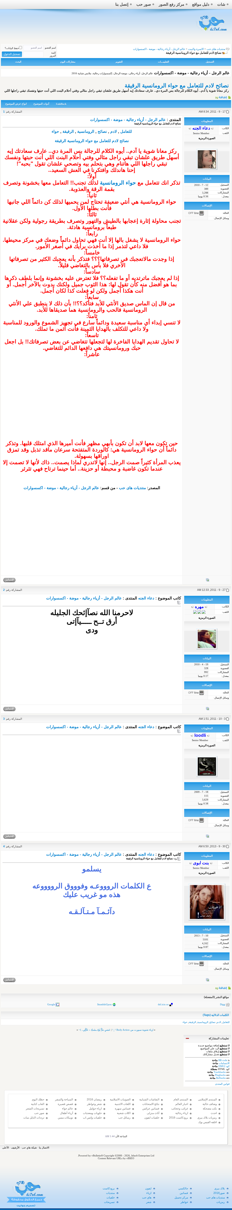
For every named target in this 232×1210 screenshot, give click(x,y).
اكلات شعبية (123, 1113)
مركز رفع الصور (171, 4)
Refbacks (221, 1078)
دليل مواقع (200, 4)
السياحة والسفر (64, 1099)
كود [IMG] (224, 1066)
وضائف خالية (210, 1104)
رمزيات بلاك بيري (207, 1117)
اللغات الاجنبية (122, 1104)
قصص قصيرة (65, 1104)
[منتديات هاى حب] (212, 32)
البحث (18, 61)
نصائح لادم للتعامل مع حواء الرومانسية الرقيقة (177, 85)
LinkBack (61, 104)
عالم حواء (67, 1108)
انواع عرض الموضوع (16, 103)
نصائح (102, 131)
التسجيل (210, 61)
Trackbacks (220, 1072)
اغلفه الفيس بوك (207, 1122)
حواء (55, 131)
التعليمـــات (163, 61)
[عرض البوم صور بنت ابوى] (207, 980)
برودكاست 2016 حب (178, 1119)
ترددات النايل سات (33, 1117)
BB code (222, 1060)
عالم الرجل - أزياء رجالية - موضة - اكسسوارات (128, 120)
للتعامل (126, 131)
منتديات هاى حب (216, 49)
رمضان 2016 (94, 1099)
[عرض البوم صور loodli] (207, 837)
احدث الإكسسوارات (209, 1115)
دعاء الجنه (146, 598)
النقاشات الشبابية (149, 1099)
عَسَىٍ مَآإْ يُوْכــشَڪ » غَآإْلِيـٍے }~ (94, 1029)
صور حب (143, 4)
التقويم (119, 61)
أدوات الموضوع (41, 103)
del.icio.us (163, 1004)
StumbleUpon (104, 1004)
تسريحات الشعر (35, 1108)
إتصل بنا (121, 4)
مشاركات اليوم (67, 61)
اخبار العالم (181, 1104)
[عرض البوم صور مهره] (207, 709)
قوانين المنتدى (222, 1083)
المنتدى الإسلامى (207, 1099)
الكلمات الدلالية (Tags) (216, 1015)
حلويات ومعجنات (92, 1113)
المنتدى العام (181, 1099)
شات (221, 4)
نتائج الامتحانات (150, 1104)
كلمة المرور (53, 54)
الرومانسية (85, 131)
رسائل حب (124, 1117)
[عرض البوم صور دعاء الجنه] (207, 580)
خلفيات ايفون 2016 (151, 1119)
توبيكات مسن (65, 1117)
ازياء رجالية (181, 1113)
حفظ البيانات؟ (12, 48)
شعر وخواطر (94, 1104)
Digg (222, 1004)
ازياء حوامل (95, 1108)
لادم (113, 131)
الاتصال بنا (44, 1147)
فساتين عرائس (150, 1108)
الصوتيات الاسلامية (120, 1099)
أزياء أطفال (66, 1113)
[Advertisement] (91, 408)
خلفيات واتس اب (92, 1117)
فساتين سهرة (122, 1108)
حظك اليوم (38, 1099)
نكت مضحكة (210, 1108)
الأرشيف (15, 1147)
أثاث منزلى (153, 1113)
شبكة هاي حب (29, 1147)
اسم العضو (50, 47)
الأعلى (5, 1147)
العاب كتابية (37, 1104)
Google (51, 1004)
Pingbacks (220, 1075)
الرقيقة (68, 131)
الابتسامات (224, 1063)
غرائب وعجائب (179, 1108)
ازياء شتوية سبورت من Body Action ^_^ (132, 1029)
